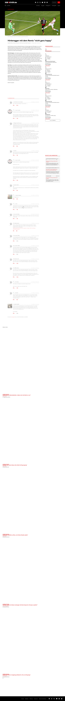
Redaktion (26, 698)
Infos (59, 5)
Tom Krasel (22, 42)
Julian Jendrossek (5, 605)
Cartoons (54, 5)
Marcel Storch (16, 42)
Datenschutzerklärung (42, 698)
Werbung (31, 698)
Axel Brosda (28, 42)
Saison (42, 5)
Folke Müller (5, 465)
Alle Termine (53, 120)
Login (59, 2)
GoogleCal (48, 65)
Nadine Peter (10, 42)
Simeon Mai (4, 395)
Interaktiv (48, 5)
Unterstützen (54, 2)
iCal (45, 65)
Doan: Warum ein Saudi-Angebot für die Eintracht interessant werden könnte (51, 170)
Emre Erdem (5, 675)
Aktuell (38, 5)
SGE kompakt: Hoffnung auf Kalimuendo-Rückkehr (52, 161)
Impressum (36, 698)
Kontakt (22, 698)
